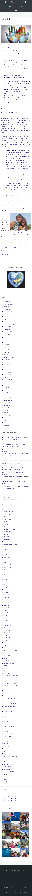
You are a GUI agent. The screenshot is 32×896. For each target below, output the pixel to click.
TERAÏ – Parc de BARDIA (10, 756)
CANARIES (7, 559)
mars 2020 (7, 367)
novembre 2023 (8, 319)
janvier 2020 (7, 372)
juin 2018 (6, 410)
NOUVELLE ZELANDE (10, 703)
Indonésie (7, 643)
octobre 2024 (8, 314)
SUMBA (6, 749)
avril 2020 (7, 364)
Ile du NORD (7, 635)
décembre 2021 (8, 342)
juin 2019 (6, 390)
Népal (6, 691)
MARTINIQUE (7, 673)
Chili (5, 575)
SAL (5, 728)
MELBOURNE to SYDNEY (11, 676)
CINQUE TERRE (8, 577)
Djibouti (6, 595)
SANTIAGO (7, 731)
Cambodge (7, 557)
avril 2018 (7, 415)
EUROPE (6, 612)
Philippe (6, 481)
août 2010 (7, 425)
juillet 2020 (7, 362)
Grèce (6, 628)
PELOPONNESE (8, 711)
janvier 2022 (7, 339)
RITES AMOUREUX (9, 726)
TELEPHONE (7, 754)
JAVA (5, 648)
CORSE (6, 582)
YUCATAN (6, 779)
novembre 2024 (8, 311)
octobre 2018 (8, 400)
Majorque (7, 665)
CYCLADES (7, 592)
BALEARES (7, 539)
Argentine (7, 524)
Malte (5, 668)
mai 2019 (6, 392)
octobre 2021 (8, 347)
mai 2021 (6, 352)
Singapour (7, 739)
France (6, 620)
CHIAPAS (6, 572)
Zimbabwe (7, 782)
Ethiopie (6, 610)
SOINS (6, 741)
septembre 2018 (9, 402)
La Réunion (7, 655)
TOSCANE (6, 761)
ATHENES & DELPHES (10, 529)
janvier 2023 (7, 327)
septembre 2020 (9, 357)
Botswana (7, 552)
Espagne (6, 607)
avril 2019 (7, 395)
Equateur (6, 605)
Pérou (6, 713)
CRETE (6, 590)
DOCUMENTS (7, 600)
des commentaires (10, 798)
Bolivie (6, 549)
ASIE (5, 527)
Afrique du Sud (8, 511)
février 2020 (7, 370)
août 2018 (7, 405)
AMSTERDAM (7, 516)
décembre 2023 (8, 316)
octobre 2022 (8, 334)
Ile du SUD (7, 638)
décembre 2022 (8, 329)
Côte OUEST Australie (10, 587)
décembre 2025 (8, 301)
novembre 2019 (8, 377)
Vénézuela (7, 769)
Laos (5, 658)
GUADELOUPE (8, 630)
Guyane (6, 633)
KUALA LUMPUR (8, 653)
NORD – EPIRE (8, 693)
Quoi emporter (8, 723)
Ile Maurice (7, 640)
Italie (5, 645)
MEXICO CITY (7, 678)
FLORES (6, 615)
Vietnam (6, 776)
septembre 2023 (9, 324)
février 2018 (7, 420)
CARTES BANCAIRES (9, 564)
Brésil (5, 554)
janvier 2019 (7, 397)
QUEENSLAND (8, 721)
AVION (6, 534)
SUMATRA (6, 746)
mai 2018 (6, 412)
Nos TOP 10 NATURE (10, 701)
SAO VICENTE (8, 736)
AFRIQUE (6, 509)
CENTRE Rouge (8, 567)
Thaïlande (7, 759)
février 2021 (7, 354)
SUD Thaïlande (8, 744)
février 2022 (7, 337)
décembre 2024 (8, 309)
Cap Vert (6, 562)
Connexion (7, 793)
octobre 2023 (8, 322)
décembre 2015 (8, 422)
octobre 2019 (8, 380)
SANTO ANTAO (8, 734)
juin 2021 (6, 349)
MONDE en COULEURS (10, 686)
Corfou (6, 580)
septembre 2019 (9, 382)
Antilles (6, 522)
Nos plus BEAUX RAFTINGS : (12, 442)
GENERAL (6, 622)
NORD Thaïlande (8, 696)
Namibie (6, 688)
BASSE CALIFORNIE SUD (10, 547)
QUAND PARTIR (8, 718)
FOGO (6, 617)
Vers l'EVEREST (8, 774)
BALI (5, 542)
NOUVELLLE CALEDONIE (11, 706)
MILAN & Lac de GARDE (10, 683)
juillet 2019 (7, 387)
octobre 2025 (8, 306)
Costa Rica (7, 585)
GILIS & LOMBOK (9, 625)
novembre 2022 (8, 332)
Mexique (6, 681)
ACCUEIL (6, 887)
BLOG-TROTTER (16, 2)
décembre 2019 (8, 375)
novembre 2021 (8, 344)
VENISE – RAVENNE (9, 771)
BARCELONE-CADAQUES (11, 544)
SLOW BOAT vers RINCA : (22, 479)
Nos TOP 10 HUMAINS (10, 698)
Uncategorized (8, 766)
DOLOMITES (7, 602)
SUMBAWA (7, 751)
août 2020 (7, 359)
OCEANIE (6, 708)
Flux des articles (10, 796)
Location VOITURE (9, 663)
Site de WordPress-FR (10, 801)
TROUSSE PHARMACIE (10, 764)
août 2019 (7, 385)
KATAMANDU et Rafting (10, 650)
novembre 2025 (8, 304)
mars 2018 (7, 417)
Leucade (6, 660)
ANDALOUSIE (7, 519)
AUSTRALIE (7, 532)
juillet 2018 (7, 407)
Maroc (6, 670)
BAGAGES (6, 537)
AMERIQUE (7, 514)
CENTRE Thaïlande (9, 570)
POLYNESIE (7, 716)
